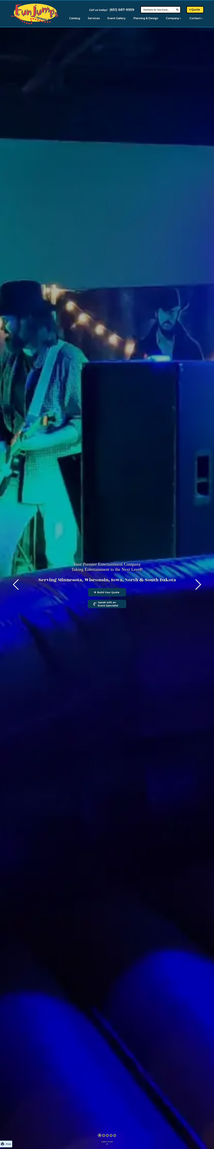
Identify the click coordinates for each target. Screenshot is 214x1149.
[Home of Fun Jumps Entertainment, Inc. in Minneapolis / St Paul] (34, 14)
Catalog (74, 18)
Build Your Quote (108, 592)
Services (94, 18)
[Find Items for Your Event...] (177, 10)
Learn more (107, 1141)
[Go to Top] (207, 1142)
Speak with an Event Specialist (108, 604)
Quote (195, 9)
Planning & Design (145, 18)
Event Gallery (117, 18)
